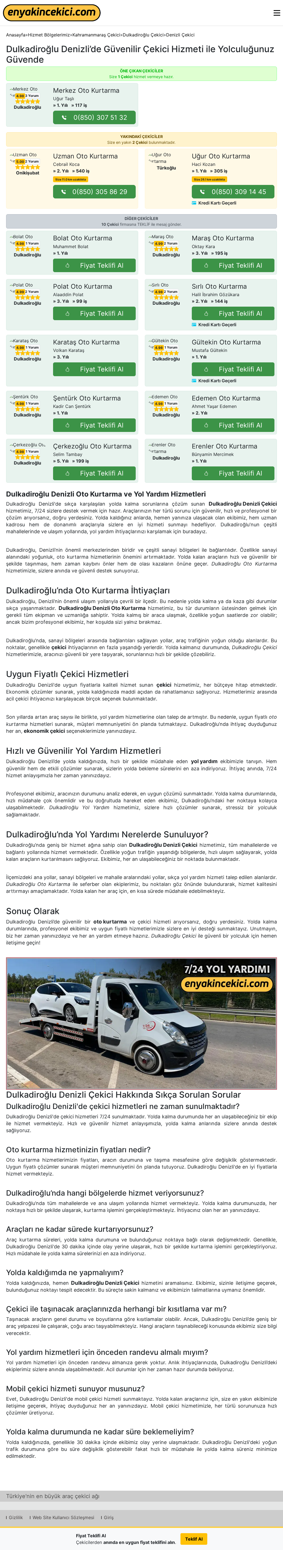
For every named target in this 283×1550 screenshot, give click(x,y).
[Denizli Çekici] (141, 1023)
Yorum (32, 96)
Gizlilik (16, 1517)
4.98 (20, 96)
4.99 (159, 243)
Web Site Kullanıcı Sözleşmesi (63, 1517)
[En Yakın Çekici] (52, 13)
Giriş (109, 1517)
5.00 (20, 161)
